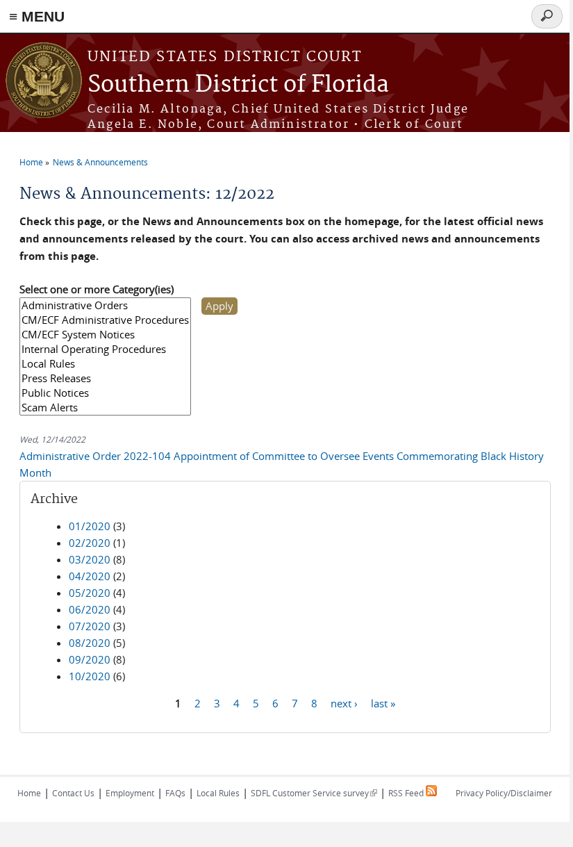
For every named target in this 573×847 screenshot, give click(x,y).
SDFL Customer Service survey (314, 792)
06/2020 (89, 609)
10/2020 (89, 676)
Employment (130, 792)
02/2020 (89, 543)
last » (383, 703)
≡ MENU (37, 16)
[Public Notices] (105, 393)
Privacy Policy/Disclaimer (504, 792)
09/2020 (89, 659)
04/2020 (89, 576)
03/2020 (89, 559)
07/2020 (89, 626)
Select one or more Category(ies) (96, 289)
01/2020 (89, 526)
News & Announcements (100, 161)
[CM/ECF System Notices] (105, 334)
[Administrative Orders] (105, 305)
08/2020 (89, 643)
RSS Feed (407, 792)
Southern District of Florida (238, 85)
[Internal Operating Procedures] (105, 349)
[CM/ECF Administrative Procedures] (105, 320)
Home (31, 161)
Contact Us (73, 792)
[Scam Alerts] (105, 407)
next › (344, 703)
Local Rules (218, 792)
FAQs (175, 792)
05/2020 (89, 593)
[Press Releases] (105, 378)
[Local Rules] (105, 363)
